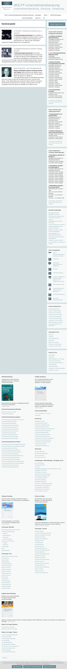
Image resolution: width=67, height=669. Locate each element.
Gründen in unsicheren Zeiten (56, 240)
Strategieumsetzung (40, 421)
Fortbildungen (5, 546)
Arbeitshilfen (52, 355)
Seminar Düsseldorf (6, 565)
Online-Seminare (7, 535)
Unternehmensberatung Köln (9, 432)
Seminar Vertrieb (39, 569)
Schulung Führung (39, 544)
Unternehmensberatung (59, 294)
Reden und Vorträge (53, 342)
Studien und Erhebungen (55, 360)
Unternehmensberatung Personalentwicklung (13, 461)
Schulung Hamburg (6, 569)
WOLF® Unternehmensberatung (36, 5)
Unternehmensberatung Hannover (10, 431)
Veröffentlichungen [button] (55, 15)
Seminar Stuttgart (6, 588)
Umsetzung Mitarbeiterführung (42, 436)
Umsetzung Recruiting (40, 443)
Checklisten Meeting (58, 272)
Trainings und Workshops (55, 346)
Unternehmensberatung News (56, 362)
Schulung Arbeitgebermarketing (43, 535)
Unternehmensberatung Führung (9, 448)
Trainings (5, 543)
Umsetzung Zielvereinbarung (42, 445)
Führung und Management (55, 316)
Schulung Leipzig (6, 580)
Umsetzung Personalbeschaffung (43, 440)
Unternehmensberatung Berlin (9, 423)
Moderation (51, 340)
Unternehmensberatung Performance (11, 459)
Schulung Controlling (40, 537)
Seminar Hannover (6, 575)
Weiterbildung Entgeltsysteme (42, 476)
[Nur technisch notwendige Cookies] (65, 665)
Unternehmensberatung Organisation (11, 457)
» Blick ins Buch (5, 406)
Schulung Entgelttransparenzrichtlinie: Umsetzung (55, 221)
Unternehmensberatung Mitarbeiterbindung (12, 455)
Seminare (5, 533)
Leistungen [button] (38, 15)
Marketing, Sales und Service (56, 322)
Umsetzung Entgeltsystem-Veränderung (45, 428)
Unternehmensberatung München (10, 434)
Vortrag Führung (6, 640)
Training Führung (39, 542)
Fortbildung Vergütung (40, 479)
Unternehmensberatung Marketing (10, 453)
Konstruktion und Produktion (56, 320)
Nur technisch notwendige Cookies (33, 666)
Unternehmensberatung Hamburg (10, 429)
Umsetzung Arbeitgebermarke (42, 425)
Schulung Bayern (6, 562)
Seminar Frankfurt (6, 567)
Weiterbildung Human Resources (43, 474)
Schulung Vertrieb (39, 570)
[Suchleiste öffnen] (44, 18)
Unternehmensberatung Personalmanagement (13, 463)
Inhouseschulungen (7, 539)
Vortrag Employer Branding (8, 638)
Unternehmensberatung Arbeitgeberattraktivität (13, 444)
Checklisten (51, 357)
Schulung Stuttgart (6, 586)
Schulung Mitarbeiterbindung (42, 553)
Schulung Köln (5, 578)
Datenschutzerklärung (49, 666)
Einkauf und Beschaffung (55, 311)
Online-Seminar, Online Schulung (10, 556)
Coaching (55, 268)
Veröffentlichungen (53, 366)
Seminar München (6, 582)
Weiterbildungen (6, 550)
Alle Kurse (37, 466)
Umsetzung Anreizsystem (41, 423)
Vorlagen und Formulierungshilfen (57, 368)
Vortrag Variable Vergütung (8, 651)
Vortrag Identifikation (7, 642)
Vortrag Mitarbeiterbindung (8, 644)
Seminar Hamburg (6, 571)
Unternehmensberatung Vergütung (10, 467)
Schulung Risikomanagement (42, 563)
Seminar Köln (5, 577)
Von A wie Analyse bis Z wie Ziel (43, 413)
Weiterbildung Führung (40, 481)
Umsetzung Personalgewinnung (42, 442)
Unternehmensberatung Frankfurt (10, 427)
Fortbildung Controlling (40, 472)
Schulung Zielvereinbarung (41, 572)
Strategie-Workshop (40, 451)
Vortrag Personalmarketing (8, 648)
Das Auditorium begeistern (8, 627)
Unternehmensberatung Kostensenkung (11, 452)
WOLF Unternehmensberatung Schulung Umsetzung (19, 15)
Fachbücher (56, 258)
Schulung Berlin (5, 558)
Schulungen (5, 537)
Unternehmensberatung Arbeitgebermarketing (13, 446)
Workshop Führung (39, 455)
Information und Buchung (55, 100)
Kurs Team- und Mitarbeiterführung (43, 483)
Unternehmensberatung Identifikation (11, 450)
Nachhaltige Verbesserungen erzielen (11, 529)
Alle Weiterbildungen (40, 465)
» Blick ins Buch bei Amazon (42, 525)
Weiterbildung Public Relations (42, 489)
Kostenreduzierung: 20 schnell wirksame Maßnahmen (58, 290)
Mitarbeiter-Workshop (40, 457)
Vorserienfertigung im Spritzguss (57, 224)
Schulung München (6, 584)
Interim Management (54, 338)
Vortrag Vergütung (6, 650)
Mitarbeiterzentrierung (58, 284)
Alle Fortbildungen (39, 463)
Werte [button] (45, 15)
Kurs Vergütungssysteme (41, 477)
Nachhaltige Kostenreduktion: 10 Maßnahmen (58, 264)
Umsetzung (37, 415)
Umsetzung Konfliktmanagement (43, 430)
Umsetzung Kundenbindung (41, 432)
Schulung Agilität (39, 531)
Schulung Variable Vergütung (42, 567)
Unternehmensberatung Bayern (9, 421)
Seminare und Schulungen (55, 344)
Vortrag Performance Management (10, 646)
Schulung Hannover (6, 573)
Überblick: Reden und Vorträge (9, 629)
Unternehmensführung (54, 309)
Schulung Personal (39, 561)
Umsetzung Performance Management (44, 438)
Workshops (5, 544)
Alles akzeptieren (17, 666)
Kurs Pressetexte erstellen (41, 491)
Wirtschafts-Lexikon (54, 370)
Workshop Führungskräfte (41, 453)
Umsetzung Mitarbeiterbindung (42, 434)
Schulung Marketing (40, 552)
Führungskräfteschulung (41, 548)
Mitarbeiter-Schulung (40, 555)
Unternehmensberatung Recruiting (10, 465)
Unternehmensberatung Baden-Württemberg (13, 419)
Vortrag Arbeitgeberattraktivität (9, 634)
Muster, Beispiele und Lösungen (56, 359)
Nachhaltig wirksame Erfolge (9, 411)
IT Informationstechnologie (55, 318)
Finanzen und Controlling (55, 312)
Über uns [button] (37, 18)
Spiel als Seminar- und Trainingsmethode (27, 68)
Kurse (3, 548)
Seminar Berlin (5, 560)
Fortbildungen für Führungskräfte (43, 485)
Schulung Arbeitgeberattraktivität (43, 533)
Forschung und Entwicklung (55, 314)
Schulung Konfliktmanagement (42, 550)
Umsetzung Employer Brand (42, 426)
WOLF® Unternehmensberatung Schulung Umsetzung (59, 254)
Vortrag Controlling (6, 636)
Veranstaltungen (53, 364)
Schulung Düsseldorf (7, 563)
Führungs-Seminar (39, 540)
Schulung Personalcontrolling (42, 559)
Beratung (51, 334)
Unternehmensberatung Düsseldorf (10, 425)
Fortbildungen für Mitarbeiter (42, 487)
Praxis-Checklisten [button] (27, 18)
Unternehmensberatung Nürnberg (10, 436)
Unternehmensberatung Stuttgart (10, 438)
